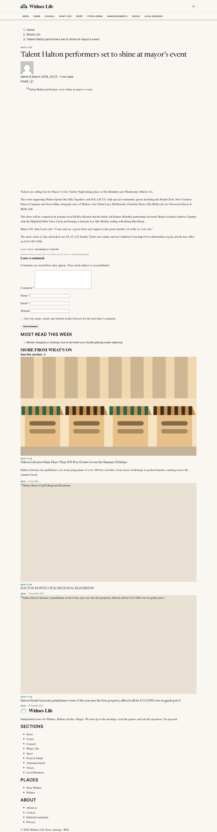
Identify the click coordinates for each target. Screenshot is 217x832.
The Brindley (41, 249)
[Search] (193, 6)
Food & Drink (95, 16)
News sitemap (53, 829)
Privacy (30, 822)
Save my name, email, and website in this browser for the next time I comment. (70, 318)
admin (25, 76)
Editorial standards (37, 817)
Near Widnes (34, 787)
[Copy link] (31, 81)
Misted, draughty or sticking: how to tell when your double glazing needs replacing (74, 342)
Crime (36, 16)
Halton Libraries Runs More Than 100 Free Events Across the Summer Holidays (74, 462)
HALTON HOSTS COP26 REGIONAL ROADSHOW (57, 588)
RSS (66, 829)
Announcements (117, 16)
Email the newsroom (80, 254)
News (26, 16)
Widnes (30, 792)
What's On (65, 16)
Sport (79, 16)
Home (30, 30)
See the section (33, 354)
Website (25, 311)
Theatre (54, 249)
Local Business (153, 16)
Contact (30, 812)
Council (50, 16)
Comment (27, 288)
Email (25, 303)
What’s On (32, 748)
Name (25, 295)
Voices (136, 16)
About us (31, 807)
